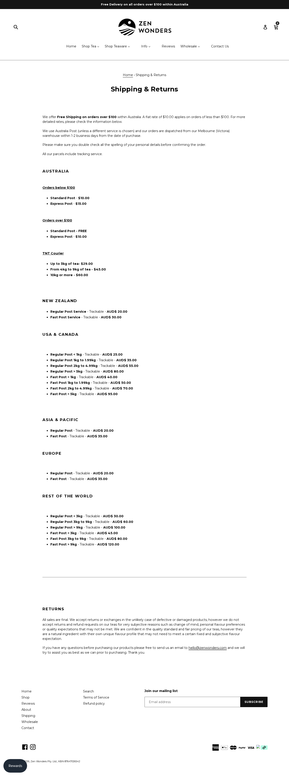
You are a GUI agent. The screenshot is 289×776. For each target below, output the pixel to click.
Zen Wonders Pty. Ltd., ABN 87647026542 (55, 761)
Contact (27, 728)
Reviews (28, 703)
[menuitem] (68, 46)
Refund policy (94, 703)
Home (128, 75)
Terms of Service (96, 697)
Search (88, 691)
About (26, 710)
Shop (25, 697)
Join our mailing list (161, 691)
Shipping (28, 716)
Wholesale (29, 722)
